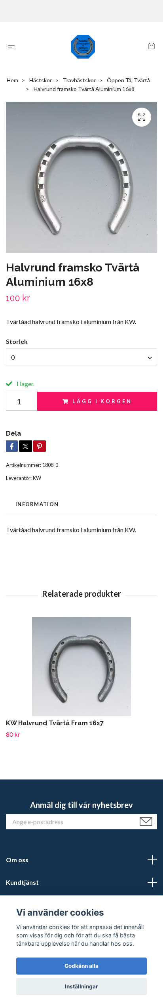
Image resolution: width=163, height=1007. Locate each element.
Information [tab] (37, 504)
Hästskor (40, 80)
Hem (12, 80)
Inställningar (81, 986)
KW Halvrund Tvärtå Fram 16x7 (55, 723)
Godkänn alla (81, 966)
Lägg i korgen (102, 401)
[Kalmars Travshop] (83, 46)
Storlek (17, 341)
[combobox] (81, 357)
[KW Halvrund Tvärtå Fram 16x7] (81, 666)
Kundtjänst (22, 882)
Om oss (17, 859)
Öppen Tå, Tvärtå (128, 80)
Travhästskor (79, 80)
